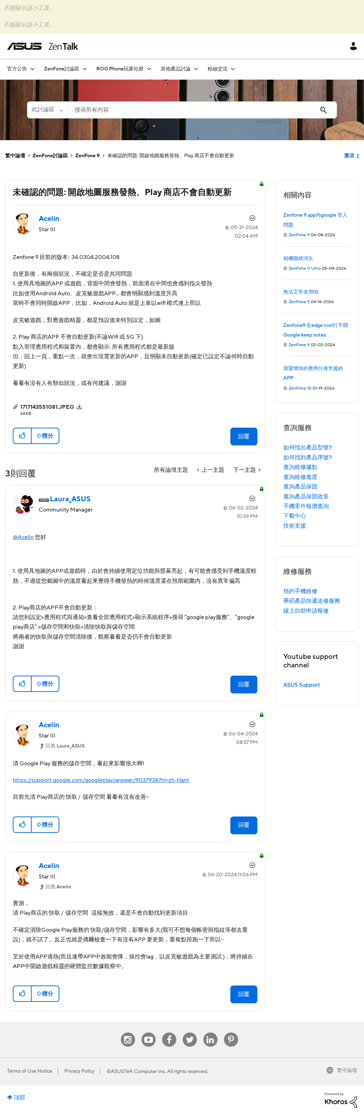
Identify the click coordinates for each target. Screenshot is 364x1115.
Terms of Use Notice (29, 1071)
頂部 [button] (19, 1097)
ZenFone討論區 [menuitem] (61, 69)
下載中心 (294, 515)
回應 (65, 746)
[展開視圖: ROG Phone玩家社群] (148, 69)
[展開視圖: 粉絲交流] (232, 69)
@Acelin (23, 537)
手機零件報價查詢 (306, 506)
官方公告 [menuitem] (17, 69)
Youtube (149, 1032)
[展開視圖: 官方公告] (32, 69)
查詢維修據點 (300, 467)
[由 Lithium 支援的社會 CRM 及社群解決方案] (341, 1099)
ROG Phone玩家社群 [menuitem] (120, 69)
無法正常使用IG (300, 292)
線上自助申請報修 (306, 610)
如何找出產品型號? (307, 447)
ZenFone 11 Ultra (305, 268)
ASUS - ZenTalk (42, 46)
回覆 (244, 436)
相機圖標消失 (298, 258)
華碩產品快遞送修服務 (311, 600)
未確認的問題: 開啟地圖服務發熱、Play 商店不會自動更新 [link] (170, 156)
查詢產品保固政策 (306, 496)
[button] (23, 435)
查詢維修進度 (300, 477)
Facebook (169, 1032)
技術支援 (294, 525)
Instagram (128, 1032)
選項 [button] (349, 156)
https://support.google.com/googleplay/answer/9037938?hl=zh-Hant (101, 780)
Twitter (189, 1032)
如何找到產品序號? (307, 457)
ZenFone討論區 (50, 156)
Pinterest (231, 1032)
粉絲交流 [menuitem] (218, 69)
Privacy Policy (79, 1071)
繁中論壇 (15, 156)
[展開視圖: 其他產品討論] (195, 69)
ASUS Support (301, 684)
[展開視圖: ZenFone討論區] (84, 69)
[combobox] (202, 109)
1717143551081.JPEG (47, 407)
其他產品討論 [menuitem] (176, 69)
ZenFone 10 (300, 388)
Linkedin (210, 1032)
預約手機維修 (300, 591)
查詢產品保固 (300, 486)
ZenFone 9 (87, 156)
